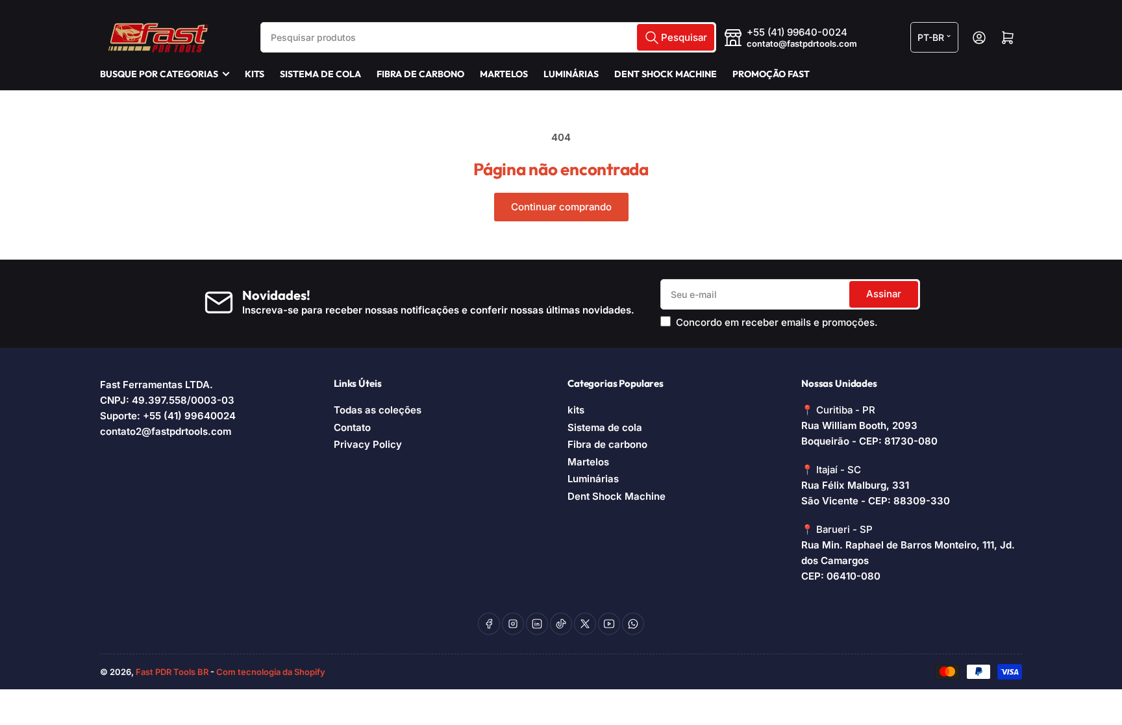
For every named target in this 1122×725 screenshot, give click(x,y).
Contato (352, 427)
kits (254, 74)
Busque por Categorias (159, 74)
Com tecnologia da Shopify (270, 672)
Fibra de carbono (420, 74)
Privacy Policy (368, 444)
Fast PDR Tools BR (172, 672)
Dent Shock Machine (665, 74)
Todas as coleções (377, 410)
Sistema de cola (320, 74)
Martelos (504, 74)
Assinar (883, 294)
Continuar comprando (561, 207)
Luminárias (571, 74)
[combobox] (488, 37)
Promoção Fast (771, 74)
